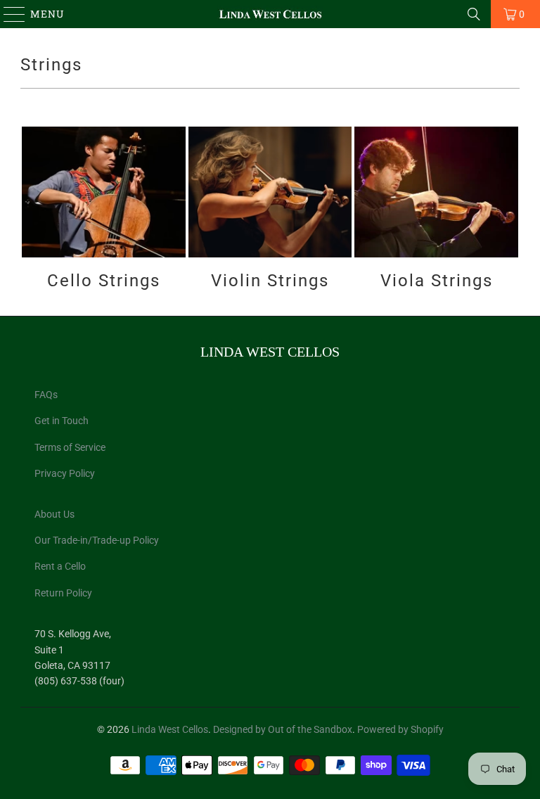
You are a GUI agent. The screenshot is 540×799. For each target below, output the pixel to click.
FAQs (46, 394)
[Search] (474, 14)
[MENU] (8, 14)
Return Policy (63, 593)
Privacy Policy (64, 473)
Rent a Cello (60, 566)
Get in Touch (61, 420)
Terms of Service (69, 447)
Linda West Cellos (169, 729)
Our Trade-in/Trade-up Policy (96, 540)
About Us (54, 514)
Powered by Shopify (400, 729)
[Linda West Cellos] (270, 14)
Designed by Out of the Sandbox (282, 729)
